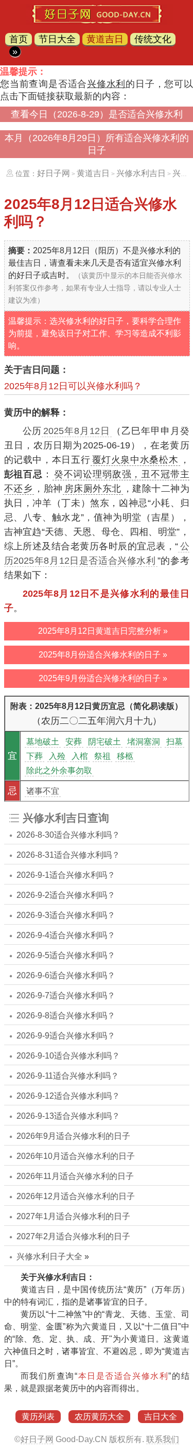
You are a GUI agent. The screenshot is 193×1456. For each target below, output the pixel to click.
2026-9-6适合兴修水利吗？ (65, 975)
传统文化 (152, 39)
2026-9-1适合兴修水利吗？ (65, 875)
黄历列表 (38, 1416)
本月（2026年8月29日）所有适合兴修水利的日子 (97, 144)
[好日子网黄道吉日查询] (96, 21)
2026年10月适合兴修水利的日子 (75, 1156)
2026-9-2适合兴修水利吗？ (65, 895)
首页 (18, 39)
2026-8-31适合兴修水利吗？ (68, 855)
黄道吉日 (105, 39)
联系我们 (162, 1439)
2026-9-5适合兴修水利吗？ (65, 955)
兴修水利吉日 (141, 173)
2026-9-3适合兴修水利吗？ (65, 915)
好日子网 (53, 173)
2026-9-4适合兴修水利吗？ (65, 935)
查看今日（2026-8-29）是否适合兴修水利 (97, 114)
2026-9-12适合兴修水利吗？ (68, 1095)
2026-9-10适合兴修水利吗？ (68, 1055)
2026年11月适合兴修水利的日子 (75, 1176)
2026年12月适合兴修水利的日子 (75, 1196)
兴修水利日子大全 (49, 1256)
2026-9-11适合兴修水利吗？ (67, 1075)
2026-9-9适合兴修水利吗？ (65, 1035)
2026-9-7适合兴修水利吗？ (65, 995)
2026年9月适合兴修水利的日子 (73, 1136)
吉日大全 (160, 1416)
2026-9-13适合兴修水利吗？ (68, 1116)
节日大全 (57, 39)
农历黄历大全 (99, 1416)
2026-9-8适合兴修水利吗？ (65, 1015)
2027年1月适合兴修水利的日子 (73, 1216)
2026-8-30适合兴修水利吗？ (68, 834)
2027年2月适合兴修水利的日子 (73, 1236)
